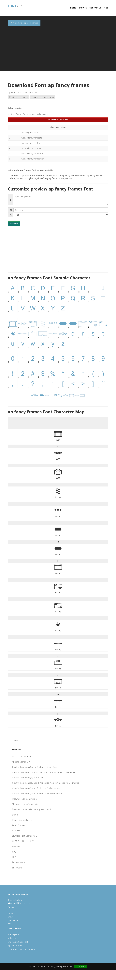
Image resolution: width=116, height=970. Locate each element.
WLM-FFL (16, 830)
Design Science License (22, 820)
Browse (83, 8)
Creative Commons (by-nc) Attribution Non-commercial (37, 793)
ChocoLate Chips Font (18, 942)
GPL (14, 851)
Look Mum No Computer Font (21, 949)
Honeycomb (48, 97)
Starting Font (13, 934)
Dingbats (13, 97)
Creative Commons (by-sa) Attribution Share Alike (34, 767)
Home (73, 8)
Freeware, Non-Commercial (24, 798)
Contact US (95, 8)
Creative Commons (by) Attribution (27, 777)
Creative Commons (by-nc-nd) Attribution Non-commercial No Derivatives (45, 782)
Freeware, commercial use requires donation (32, 809)
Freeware (16, 846)
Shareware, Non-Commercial (25, 804)
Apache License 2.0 (21, 761)
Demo (15, 814)
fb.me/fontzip (15, 900)
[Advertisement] (58, 51)
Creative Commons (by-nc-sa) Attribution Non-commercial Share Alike (43, 772)
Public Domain (18, 825)
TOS (106, 8)
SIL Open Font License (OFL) (24, 835)
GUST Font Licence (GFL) (23, 841)
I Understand (80, 966)
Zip (15, 5)
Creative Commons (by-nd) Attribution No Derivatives (36, 788)
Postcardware (18, 862)
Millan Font (13, 938)
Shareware (17, 867)
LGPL (14, 857)
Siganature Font (15, 945)
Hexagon (35, 97)
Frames (24, 97)
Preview (14, 223)
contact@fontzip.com (20, 903)
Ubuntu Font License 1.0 (23, 756)
